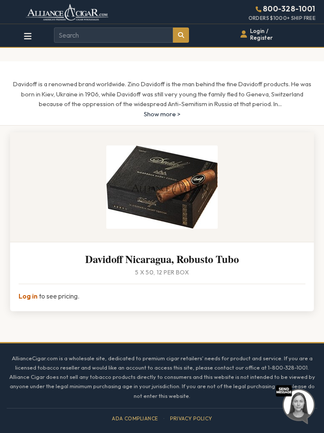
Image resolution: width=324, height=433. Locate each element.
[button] (295, 403)
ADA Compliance (135, 418)
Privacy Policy (191, 418)
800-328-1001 (289, 9)
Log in (28, 296)
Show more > (162, 114)
